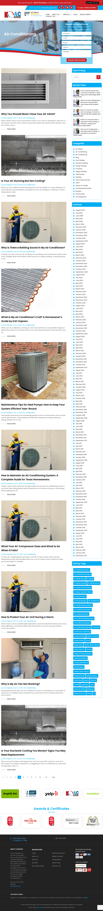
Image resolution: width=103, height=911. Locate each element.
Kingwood (90, 689)
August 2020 (80, 390)
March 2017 (80, 449)
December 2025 (81, 233)
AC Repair (79, 149)
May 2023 (79, 311)
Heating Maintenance (81, 663)
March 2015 (80, 488)
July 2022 (79, 339)
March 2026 (80, 224)
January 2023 (80, 322)
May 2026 (79, 219)
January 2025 (81, 261)
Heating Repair (79, 667)
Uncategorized (81, 197)
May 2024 (79, 283)
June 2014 (79, 505)
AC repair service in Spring (82, 587)
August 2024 (80, 275)
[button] (33, 14)
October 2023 (81, 303)
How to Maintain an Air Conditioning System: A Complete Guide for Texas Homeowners (29, 477)
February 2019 (80, 407)
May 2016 (79, 469)
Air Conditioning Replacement (84, 618)
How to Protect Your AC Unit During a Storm (27, 617)
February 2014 (81, 516)
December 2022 (81, 325)
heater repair (78, 645)
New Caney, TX (61, 898)
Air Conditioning (29, 118)
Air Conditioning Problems (82, 610)
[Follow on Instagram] (71, 7)
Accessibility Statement (67, 907)
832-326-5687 (61, 838)
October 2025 (81, 238)
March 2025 (80, 255)
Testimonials (56, 860)
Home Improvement (83, 180)
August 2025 (80, 244)
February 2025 (81, 258)
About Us (55, 14)
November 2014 (81, 497)
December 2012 (81, 556)
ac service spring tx (80, 601)
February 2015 (81, 491)
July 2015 (79, 483)
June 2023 (79, 308)
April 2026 (79, 221)
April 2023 (79, 314)
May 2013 (79, 542)
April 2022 (79, 348)
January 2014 (80, 519)
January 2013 (80, 553)
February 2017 (80, 452)
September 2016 (81, 460)
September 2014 (81, 502)
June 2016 (79, 466)
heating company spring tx (83, 654)
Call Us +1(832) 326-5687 (87, 8)
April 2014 (79, 511)
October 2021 (80, 365)
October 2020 (81, 387)
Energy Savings (81, 166)
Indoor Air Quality (82, 185)
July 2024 (79, 278)
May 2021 (79, 379)
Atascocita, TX (35, 898)
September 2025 (82, 241)
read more (11, 129)
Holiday (86, 680)
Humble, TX (52, 898)
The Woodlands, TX (24, 898)
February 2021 (80, 384)
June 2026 (79, 216)
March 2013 (80, 547)
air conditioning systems (82, 627)
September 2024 (82, 272)
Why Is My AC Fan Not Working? (20, 684)
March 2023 (80, 317)
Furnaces (79, 169)
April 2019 (79, 404)
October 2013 (80, 528)
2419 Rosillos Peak (19, 838)
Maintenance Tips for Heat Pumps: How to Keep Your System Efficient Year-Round (33, 406)
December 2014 (81, 494)
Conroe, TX (44, 898)
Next (53, 777)
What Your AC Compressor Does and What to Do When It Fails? (30, 548)
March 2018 (80, 432)
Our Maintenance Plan (83, 188)
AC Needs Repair (79, 579)
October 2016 (80, 457)
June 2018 (79, 426)
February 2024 (81, 292)
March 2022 (80, 351)
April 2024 (79, 286)
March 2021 (80, 381)
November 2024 (81, 266)
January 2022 (80, 356)
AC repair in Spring (80, 583)
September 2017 (81, 440)
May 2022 (79, 345)
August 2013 (80, 533)
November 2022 (81, 328)
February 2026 (81, 227)
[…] (20, 878)
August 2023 (80, 306)
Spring (89, 693)
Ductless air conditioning (82, 632)
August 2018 (80, 421)
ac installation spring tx (81, 570)
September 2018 (81, 418)
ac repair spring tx (80, 596)
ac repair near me (94, 583)
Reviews (78, 191)
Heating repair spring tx (81, 671)
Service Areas (85, 14)
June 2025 (79, 247)
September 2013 (81, 530)
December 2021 (81, 359)
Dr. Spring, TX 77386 (20, 840)
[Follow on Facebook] (59, 7)
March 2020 (80, 396)
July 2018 (79, 424)
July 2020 (79, 393)
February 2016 (80, 474)
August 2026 (80, 210)
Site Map (47, 907)
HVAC (78, 183)
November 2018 (81, 412)
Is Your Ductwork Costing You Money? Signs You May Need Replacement (33, 752)
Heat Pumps (80, 174)
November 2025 (81, 235)
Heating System (79, 676)
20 (46, 777)
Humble (76, 685)
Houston (93, 680)
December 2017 (81, 435)
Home (48, 14)
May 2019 (79, 401)
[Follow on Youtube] (67, 7)
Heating (78, 177)
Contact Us (50, 16)
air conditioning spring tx (82, 623)
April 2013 (79, 544)
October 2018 (80, 415)
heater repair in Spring (91, 645)
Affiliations (56, 863)
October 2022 (81, 331)
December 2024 (81, 263)
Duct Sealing (80, 160)
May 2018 (79, 429)
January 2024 (81, 294)
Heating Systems (91, 676)
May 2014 (79, 508)
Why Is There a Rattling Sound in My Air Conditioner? (33, 247)
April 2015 (79, 485)
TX (94, 693)
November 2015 (81, 477)
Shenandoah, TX (78, 898)
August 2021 (80, 370)
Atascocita (95, 627)
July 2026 (79, 213)
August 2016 (80, 463)
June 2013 (79, 539)
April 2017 (79, 446)
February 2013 (80, 550)
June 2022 (79, 342)
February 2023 (81, 320)
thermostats (80, 194)
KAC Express (7, 118)
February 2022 (81, 353)
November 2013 (81, 525)
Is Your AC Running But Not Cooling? (23, 181)
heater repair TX (79, 649)
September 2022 (82, 334)
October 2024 (81, 269)
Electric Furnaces (92, 636)
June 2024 (79, 280)
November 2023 (81, 300)
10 (40, 777)
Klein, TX (69, 898)
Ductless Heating (82, 163)
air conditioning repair (81, 614)
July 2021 (79, 373)
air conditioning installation (83, 605)
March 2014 (80, 513)
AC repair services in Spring (83, 592)
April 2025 (79, 252)
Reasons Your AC (79, 693)
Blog (75, 14)
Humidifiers (84, 685)
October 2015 (80, 480)
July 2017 (79, 443)
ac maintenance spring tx (82, 574)
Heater (88, 640)
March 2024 (80, 289)
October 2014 (80, 499)
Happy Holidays (81, 171)
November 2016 (81, 454)
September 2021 (81, 367)
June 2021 (79, 376)
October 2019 (80, 398)
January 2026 (80, 230)
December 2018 (81, 410)
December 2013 (81, 522)
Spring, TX (13, 898)
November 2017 (81, 438)
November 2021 (81, 362)
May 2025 (79, 249)
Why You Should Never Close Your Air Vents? (28, 114)
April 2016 (79, 471)
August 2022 (80, 337)
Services (66, 14)
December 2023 (81, 297)
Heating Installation (80, 658)
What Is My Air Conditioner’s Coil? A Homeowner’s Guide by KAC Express (31, 319)
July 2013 (79, 536)
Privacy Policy (55, 907)
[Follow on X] (63, 7)
